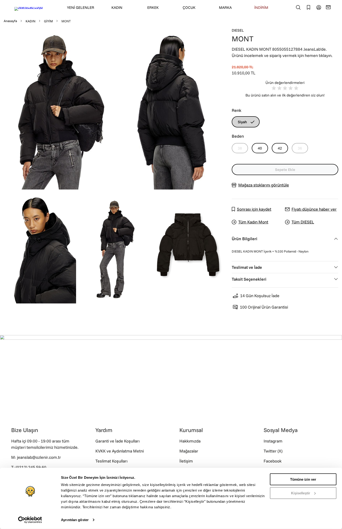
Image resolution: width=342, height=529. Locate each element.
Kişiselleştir (300, 493)
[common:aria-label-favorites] (319, 7)
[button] (57, 108)
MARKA (225, 7)
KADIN (116, 7)
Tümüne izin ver (303, 479)
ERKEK (153, 7)
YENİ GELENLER (80, 7)
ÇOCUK (189, 7)
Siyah (242, 122)
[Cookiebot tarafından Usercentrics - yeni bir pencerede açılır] (30, 519)
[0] (329, 7)
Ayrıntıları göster (75, 520)
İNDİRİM (261, 7)
